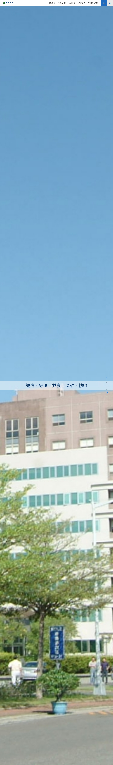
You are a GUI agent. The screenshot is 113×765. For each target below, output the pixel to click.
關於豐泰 (52, 3)
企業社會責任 (62, 3)
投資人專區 (81, 3)
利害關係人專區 (93, 3)
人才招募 (72, 3)
